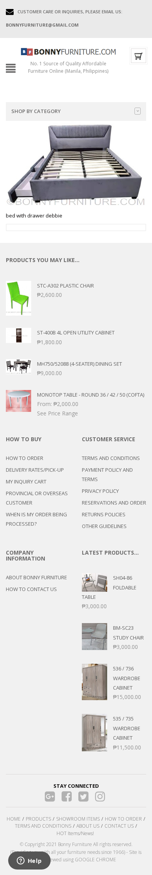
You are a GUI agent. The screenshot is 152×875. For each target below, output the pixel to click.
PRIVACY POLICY (100, 490)
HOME (14, 819)
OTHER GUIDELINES (104, 526)
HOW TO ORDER (24, 458)
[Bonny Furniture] (68, 51)
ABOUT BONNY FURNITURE (36, 577)
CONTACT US (119, 826)
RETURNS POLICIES (103, 514)
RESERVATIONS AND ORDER (114, 502)
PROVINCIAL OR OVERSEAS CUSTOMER (37, 498)
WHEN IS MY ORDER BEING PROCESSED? (36, 519)
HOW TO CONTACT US (31, 589)
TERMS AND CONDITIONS (111, 458)
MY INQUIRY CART (26, 481)
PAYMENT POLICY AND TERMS (107, 474)
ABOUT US (87, 826)
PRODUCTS (38, 819)
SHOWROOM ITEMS (78, 819)
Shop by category (36, 111)
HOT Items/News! (75, 833)
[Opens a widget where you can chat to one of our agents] (29, 861)
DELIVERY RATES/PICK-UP (35, 469)
